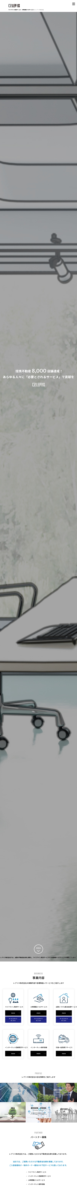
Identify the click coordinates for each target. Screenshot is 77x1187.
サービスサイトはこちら (13, 1019)
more (13, 1013)
